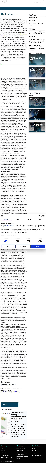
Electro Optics (21, 448)
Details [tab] (17, 219)
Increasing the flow (33, 17)
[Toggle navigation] (42, 8)
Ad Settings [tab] (28, 219)
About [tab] (40, 219)
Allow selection (23, 246)
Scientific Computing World (22, 457)
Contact (3, 453)
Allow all (37, 246)
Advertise (3, 450)
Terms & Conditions (6, 457)
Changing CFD (32, 20)
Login (33, 448)
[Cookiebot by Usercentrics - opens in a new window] (39, 216)
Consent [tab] (6, 219)
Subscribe (34, 453)
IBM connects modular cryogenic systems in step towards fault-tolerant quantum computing (37, 41)
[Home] (12, 2)
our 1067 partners (9, 225)
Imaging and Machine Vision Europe (22, 453)
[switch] (17, 241)
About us (3, 448)
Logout (34, 450)
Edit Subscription (36, 455)
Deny (8, 246)
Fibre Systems (20, 450)
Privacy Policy (5, 455)
